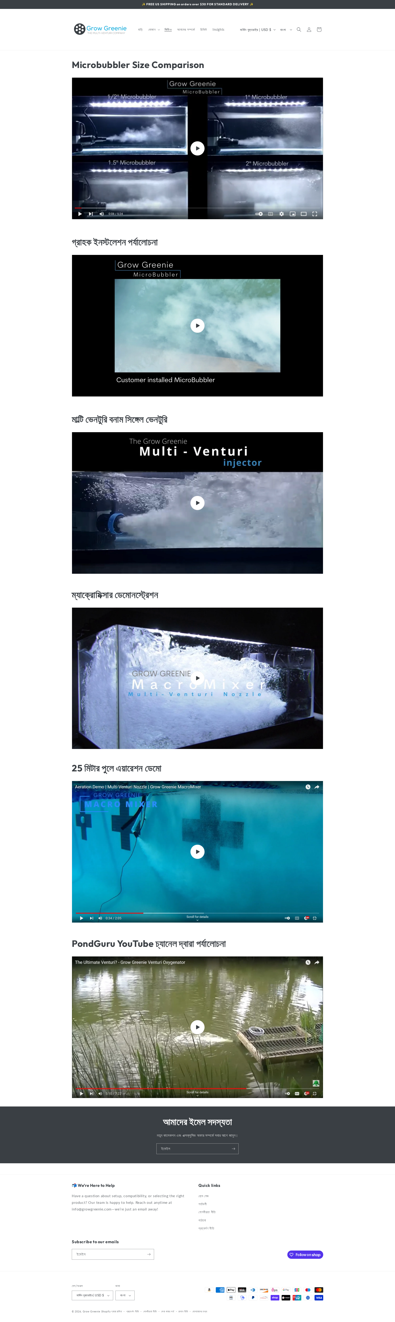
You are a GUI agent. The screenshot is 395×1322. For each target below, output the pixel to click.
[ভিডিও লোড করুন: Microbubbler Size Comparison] (197, 148)
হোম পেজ (203, 1196)
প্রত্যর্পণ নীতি (206, 1228)
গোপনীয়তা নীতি (207, 1212)
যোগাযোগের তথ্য (199, 1311)
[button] (154, 29)
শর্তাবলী (202, 1204)
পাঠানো (202, 1220)
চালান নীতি (183, 1311)
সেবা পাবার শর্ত (167, 1311)
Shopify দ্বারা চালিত (111, 1311)
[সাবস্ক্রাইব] (233, 1148)
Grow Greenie (91, 1311)
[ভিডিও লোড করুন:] (197, 325)
